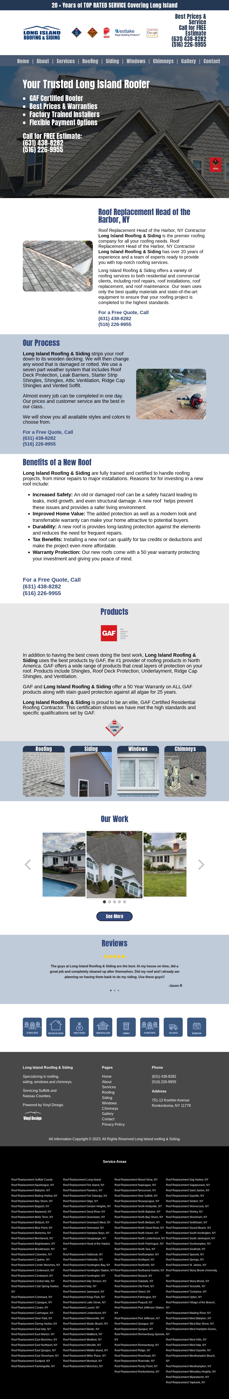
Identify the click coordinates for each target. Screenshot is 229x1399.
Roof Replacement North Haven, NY (136, 1233)
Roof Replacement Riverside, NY (134, 1360)
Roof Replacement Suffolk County (32, 1179)
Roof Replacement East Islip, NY (31, 1329)
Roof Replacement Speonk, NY (185, 1254)
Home (23, 61)
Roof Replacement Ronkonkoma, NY (136, 1371)
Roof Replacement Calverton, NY (31, 1254)
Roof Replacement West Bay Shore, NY (190, 1323)
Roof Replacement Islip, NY (80, 1286)
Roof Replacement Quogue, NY (133, 1329)
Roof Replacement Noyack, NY (133, 1275)
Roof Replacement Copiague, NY (31, 1302)
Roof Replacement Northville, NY (134, 1265)
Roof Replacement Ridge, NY (132, 1350)
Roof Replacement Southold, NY (186, 1249)
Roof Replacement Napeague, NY (135, 1185)
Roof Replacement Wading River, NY (188, 1313)
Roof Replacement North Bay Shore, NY (138, 1217)
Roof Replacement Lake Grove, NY (84, 1302)
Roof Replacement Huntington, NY (84, 1275)
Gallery (188, 61)
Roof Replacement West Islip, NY (186, 1345)
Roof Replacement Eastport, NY (30, 1360)
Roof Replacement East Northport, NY (34, 1345)
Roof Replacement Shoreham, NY (186, 1217)
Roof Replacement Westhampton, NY (188, 1366)
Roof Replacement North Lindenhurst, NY (139, 1238)
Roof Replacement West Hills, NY (186, 1339)
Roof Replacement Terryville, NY (186, 1286)
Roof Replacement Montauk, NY (82, 1360)
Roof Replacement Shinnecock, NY (187, 1206)
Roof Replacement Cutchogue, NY (32, 1313)
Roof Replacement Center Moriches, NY (35, 1265)
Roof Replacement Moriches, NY (83, 1366)
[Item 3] (114, 901)
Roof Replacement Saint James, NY (188, 1190)
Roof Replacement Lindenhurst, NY (84, 1313)
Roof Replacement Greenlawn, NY (84, 1217)
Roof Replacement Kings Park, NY (84, 1297)
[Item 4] (119, 901)
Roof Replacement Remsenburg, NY (136, 1345)
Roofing (90, 61)
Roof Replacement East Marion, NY (33, 1334)
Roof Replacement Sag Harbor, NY (187, 1179)
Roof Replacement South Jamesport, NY (190, 1238)
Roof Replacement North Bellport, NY (137, 1222)
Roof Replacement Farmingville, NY (33, 1366)
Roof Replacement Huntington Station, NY (88, 1270)
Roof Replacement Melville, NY (82, 1345)
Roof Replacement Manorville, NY (83, 1318)
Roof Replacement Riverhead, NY (135, 1355)
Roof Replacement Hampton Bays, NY (86, 1233)
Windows (136, 61)
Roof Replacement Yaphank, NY (185, 1382)
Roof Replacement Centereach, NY (32, 1270)
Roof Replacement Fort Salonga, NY (85, 1195)
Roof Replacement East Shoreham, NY (35, 1355)
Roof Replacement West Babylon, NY (188, 1318)
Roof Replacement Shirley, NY (184, 1211)
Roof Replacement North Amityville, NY (138, 1206)
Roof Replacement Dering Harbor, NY (34, 1323)
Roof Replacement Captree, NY (30, 1259)
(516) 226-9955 (189, 44)
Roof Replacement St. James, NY (186, 1265)
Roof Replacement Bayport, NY (30, 1206)
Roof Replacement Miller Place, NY (84, 1355)
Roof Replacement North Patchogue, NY (139, 1243)
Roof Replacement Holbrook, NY (83, 1254)
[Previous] (28, 864)
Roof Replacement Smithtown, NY (186, 1222)
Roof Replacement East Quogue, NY (33, 1350)
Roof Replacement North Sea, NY (134, 1249)
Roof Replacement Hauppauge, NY (84, 1238)
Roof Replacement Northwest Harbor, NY (139, 1270)
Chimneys (163, 61)
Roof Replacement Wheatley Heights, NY (191, 1371)
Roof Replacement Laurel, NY (81, 1307)
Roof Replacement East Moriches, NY (34, 1339)
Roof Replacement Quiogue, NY (134, 1323)
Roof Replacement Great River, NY (84, 1211)
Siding (112, 61)
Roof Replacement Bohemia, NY (31, 1233)
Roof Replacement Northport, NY (134, 1259)
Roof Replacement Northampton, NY (136, 1254)
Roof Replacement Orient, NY (132, 1291)
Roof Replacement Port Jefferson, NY (137, 1318)
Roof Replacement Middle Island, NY (85, 1350)
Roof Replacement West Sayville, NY (188, 1350)
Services (66, 61)
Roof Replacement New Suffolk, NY (136, 1195)
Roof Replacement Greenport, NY (83, 1227)
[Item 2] (109, 901)
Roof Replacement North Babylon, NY (137, 1211)
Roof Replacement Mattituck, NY (82, 1334)
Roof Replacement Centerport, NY (32, 1275)
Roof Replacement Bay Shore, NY (32, 1201)
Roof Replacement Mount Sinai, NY (136, 1179)
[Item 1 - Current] (104, 901)
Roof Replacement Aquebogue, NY (32, 1185)
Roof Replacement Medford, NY (82, 1339)
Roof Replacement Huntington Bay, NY (86, 1265)
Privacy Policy (113, 1124)
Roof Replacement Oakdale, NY (133, 1281)
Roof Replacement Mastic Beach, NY (85, 1323)
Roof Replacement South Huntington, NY (191, 1233)
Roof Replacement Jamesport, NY (83, 1291)
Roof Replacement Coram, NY (29, 1307)
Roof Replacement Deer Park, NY (31, 1318)
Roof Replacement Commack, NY (31, 1297)
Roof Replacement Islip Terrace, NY (84, 1281)
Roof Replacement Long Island (82, 1179)
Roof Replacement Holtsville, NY (83, 1259)
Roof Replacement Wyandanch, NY (187, 1377)
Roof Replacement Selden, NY (184, 1201)
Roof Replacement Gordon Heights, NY (87, 1206)
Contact (212, 61)
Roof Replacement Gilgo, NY (80, 1201)
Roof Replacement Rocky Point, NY (136, 1366)
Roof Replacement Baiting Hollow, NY (34, 1195)
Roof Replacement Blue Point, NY (32, 1227)
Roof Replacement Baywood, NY (31, 1211)
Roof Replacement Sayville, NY (185, 1195)
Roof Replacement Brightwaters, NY (33, 1243)
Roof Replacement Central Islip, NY (33, 1281)
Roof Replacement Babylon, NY (30, 1190)
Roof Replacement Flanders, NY (82, 1190)
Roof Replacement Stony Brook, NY (187, 1281)
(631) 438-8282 (189, 39)
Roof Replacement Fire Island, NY (83, 1185)
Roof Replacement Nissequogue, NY (136, 1201)
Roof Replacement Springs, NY (185, 1259)
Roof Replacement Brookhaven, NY (33, 1249)
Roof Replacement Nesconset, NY (135, 1190)
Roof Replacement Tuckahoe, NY (186, 1291)
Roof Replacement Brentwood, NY (32, 1238)
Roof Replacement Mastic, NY (81, 1329)
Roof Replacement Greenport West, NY (87, 1222)
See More (114, 916)
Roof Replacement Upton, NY (184, 1297)
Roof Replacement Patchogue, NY (135, 1297)
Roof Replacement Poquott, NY (133, 1302)
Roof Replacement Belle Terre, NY (32, 1217)
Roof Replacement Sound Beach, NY (188, 1227)
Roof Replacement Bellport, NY (30, 1222)
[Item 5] (124, 901)
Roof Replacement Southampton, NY (188, 1243)
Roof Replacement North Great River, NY (139, 1227)
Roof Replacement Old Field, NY (134, 1286)
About (43, 61)
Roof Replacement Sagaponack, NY (188, 1185)
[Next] (200, 864)
